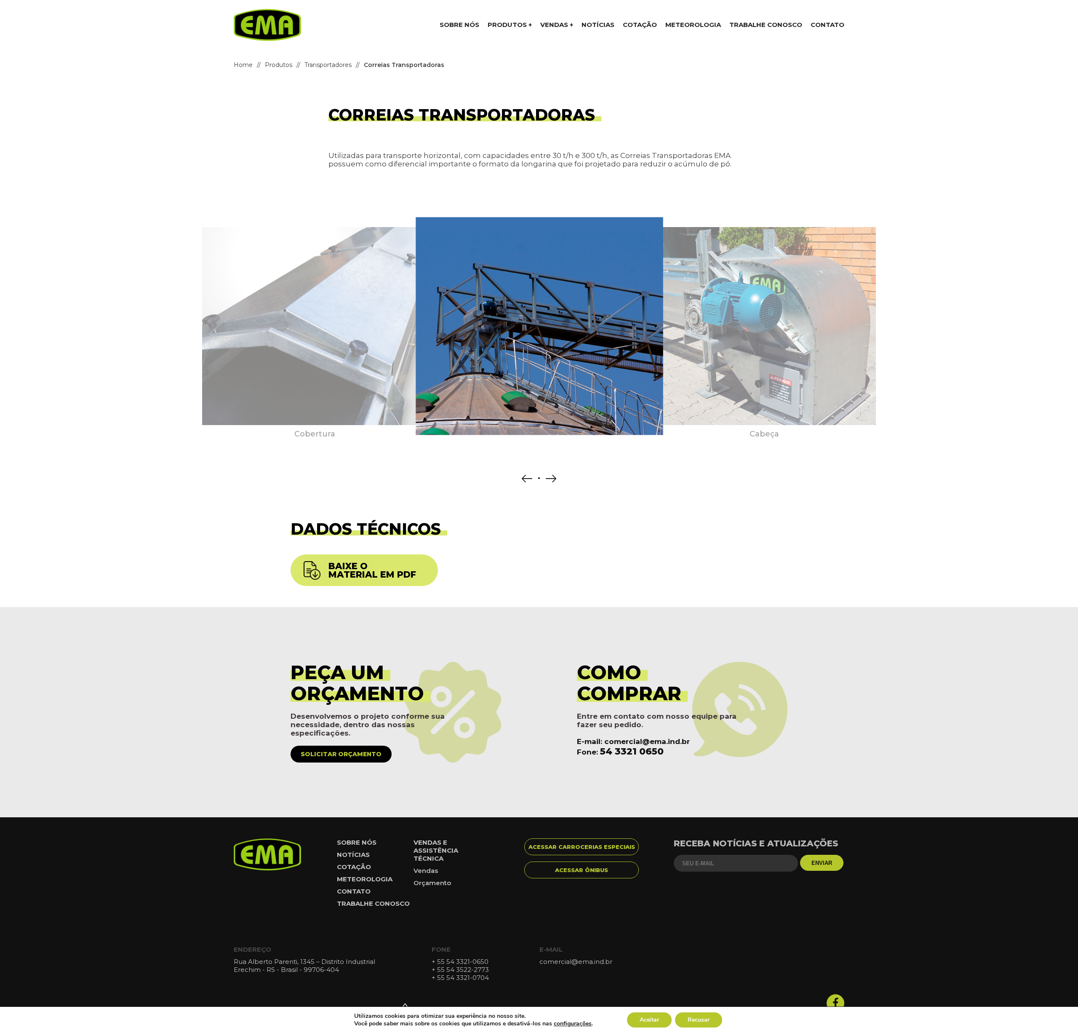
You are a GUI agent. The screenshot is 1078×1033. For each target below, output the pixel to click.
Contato (827, 25)
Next (551, 478)
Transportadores (328, 65)
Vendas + (556, 25)
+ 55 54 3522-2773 (460, 970)
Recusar (699, 1020)
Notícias (598, 25)
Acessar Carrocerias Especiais (581, 846)
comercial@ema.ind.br (647, 741)
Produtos (278, 65)
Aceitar (649, 1020)
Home (243, 65)
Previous (527, 478)
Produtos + (510, 25)
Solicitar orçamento (341, 754)
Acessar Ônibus (581, 870)
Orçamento (432, 883)
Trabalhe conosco (765, 25)
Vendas (426, 871)
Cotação (640, 25)
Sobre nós (459, 25)
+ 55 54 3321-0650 (460, 962)
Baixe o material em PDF (372, 570)
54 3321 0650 (632, 751)
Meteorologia (693, 25)
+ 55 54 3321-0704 (460, 978)
